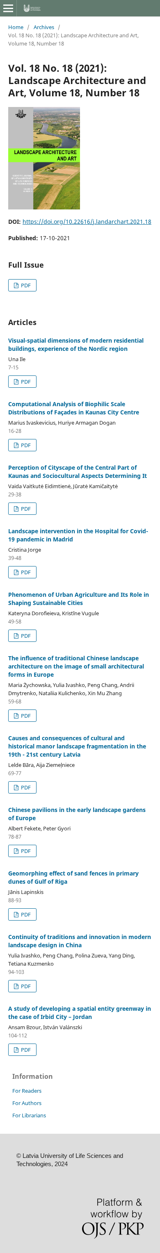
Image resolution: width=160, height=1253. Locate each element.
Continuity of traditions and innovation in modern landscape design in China (79, 941)
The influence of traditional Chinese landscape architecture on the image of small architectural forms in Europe (76, 666)
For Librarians (29, 1115)
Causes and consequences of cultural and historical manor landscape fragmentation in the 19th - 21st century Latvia (77, 746)
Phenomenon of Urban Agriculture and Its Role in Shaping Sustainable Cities (78, 599)
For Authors (26, 1103)
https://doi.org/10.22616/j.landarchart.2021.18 (87, 221)
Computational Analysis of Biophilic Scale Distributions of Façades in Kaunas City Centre (73, 408)
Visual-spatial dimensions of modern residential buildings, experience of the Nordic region (76, 344)
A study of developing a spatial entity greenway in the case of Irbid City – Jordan (79, 1013)
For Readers (26, 1090)
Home (15, 27)
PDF (25, 285)
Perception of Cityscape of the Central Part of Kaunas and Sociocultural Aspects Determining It (77, 472)
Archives (44, 27)
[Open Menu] (8, 8)
